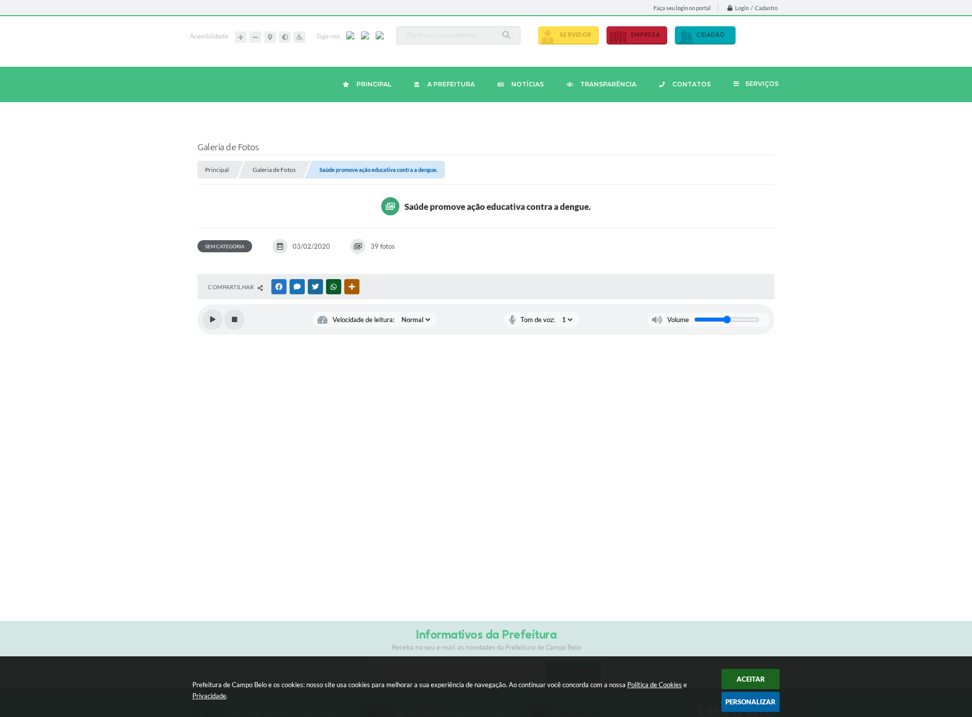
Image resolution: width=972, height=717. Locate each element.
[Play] (212, 319)
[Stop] (234, 319)
